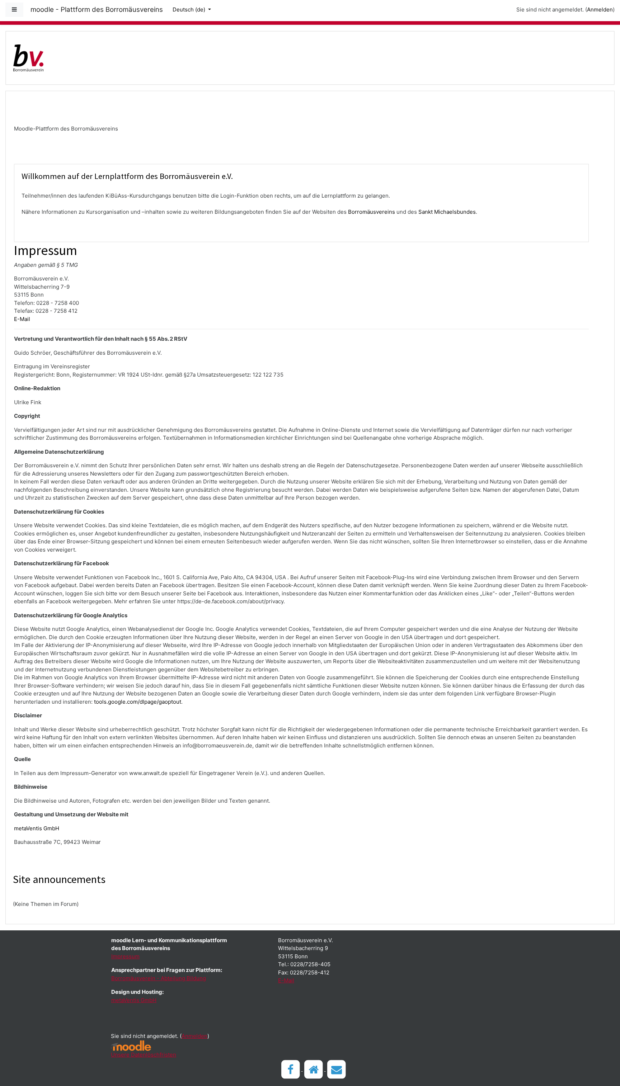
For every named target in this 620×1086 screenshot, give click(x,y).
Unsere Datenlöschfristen (143, 1054)
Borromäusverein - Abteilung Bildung (158, 978)
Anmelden (600, 9)
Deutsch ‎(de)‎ (190, 9)
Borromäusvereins (371, 211)
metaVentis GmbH (36, 828)
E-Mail (22, 319)
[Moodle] (131, 1045)
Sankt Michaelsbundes (447, 211)
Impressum (125, 956)
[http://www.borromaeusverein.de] (314, 1069)
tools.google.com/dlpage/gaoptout (137, 701)
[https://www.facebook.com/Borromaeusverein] (291, 1069)
